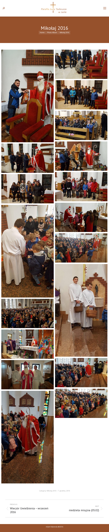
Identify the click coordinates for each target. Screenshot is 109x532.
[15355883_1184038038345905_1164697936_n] (27, 437)
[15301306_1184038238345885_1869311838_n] (27, 313)
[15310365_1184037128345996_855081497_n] (81, 372)
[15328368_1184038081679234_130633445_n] (81, 403)
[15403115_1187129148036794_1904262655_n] (81, 186)
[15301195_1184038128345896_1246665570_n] (81, 310)
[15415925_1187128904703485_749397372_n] (27, 188)
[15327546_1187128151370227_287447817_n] (81, 64)
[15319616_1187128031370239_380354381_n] (27, 96)
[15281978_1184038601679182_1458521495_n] (27, 251)
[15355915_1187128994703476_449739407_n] (81, 125)
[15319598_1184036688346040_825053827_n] (27, 374)
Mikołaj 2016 (51, 491)
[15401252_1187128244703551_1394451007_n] (27, 158)
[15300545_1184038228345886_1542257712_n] (81, 248)
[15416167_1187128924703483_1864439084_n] (81, 217)
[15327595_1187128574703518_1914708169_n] (81, 94)
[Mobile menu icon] (104, 8)
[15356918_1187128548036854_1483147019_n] (81, 156)
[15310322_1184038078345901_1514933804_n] (27, 344)
